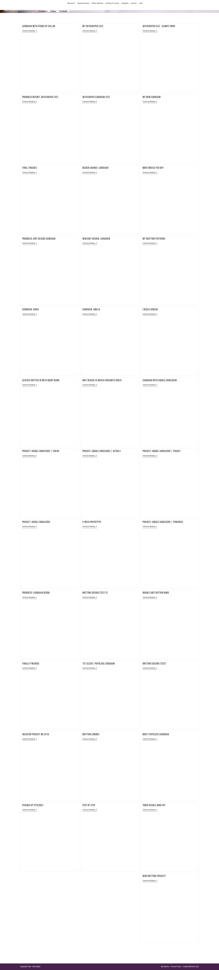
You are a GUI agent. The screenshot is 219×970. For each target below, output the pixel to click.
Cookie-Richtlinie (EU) (191, 967)
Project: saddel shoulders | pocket (162, 451)
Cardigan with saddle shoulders (160, 380)
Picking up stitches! (32, 805)
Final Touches (29, 168)
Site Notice (165, 967)
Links (141, 3)
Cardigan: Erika (30, 309)
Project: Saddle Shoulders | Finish (40, 451)
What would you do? (153, 168)
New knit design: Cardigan (96, 239)
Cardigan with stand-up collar (38, 26)
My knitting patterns (154, 239)
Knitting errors (90, 734)
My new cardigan (152, 97)
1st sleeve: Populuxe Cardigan (98, 663)
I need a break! (150, 309)
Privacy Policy (176, 967)
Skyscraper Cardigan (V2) (96, 97)
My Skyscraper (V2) (92, 26)
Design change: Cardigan (95, 168)
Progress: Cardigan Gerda (36, 593)
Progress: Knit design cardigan (39, 239)
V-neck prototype (91, 522)
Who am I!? (71, 3)
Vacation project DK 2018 (35, 734)
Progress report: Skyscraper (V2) (40, 97)
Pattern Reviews (97, 3)
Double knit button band (156, 593)
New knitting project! (154, 876)
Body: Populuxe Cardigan (156, 734)
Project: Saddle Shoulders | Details (101, 451)
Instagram (125, 3)
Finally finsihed (30, 663)
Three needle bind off (154, 805)
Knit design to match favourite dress (102, 380)
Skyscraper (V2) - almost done (159, 26)
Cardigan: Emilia (91, 309)
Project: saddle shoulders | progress (163, 522)
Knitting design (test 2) (95, 593)
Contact (134, 3)
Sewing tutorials (83, 3)
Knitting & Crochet (112, 3)
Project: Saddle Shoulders (36, 522)
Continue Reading (29, 31)
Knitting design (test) (154, 663)
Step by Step (88, 805)
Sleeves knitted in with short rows (40, 380)
